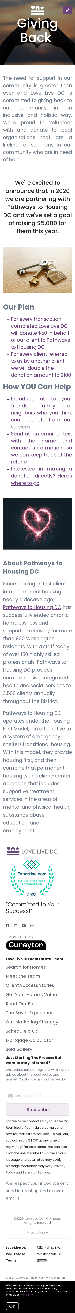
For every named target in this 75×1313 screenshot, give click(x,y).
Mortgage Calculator (29, 1040)
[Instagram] (32, 925)
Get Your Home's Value (31, 994)
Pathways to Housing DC (32, 607)
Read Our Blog (22, 1004)
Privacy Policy (37, 1232)
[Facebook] (7, 925)
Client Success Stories (30, 985)
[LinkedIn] (15, 925)
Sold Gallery (19, 1049)
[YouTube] (24, 925)
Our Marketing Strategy (32, 1022)
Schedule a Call (23, 1031)
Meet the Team (23, 976)
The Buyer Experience (30, 1013)
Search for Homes (26, 967)
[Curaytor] (26, 949)
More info (27, 1295)
